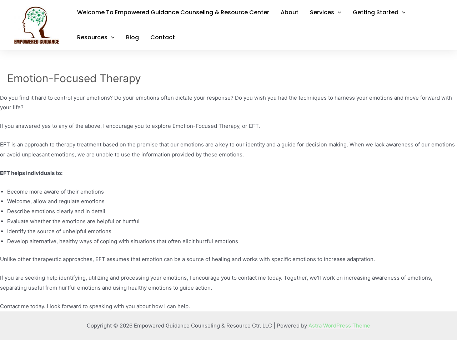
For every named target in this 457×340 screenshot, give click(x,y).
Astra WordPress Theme (339, 325)
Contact (162, 37)
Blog (132, 37)
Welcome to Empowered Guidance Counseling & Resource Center (173, 12)
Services (322, 12)
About (289, 12)
